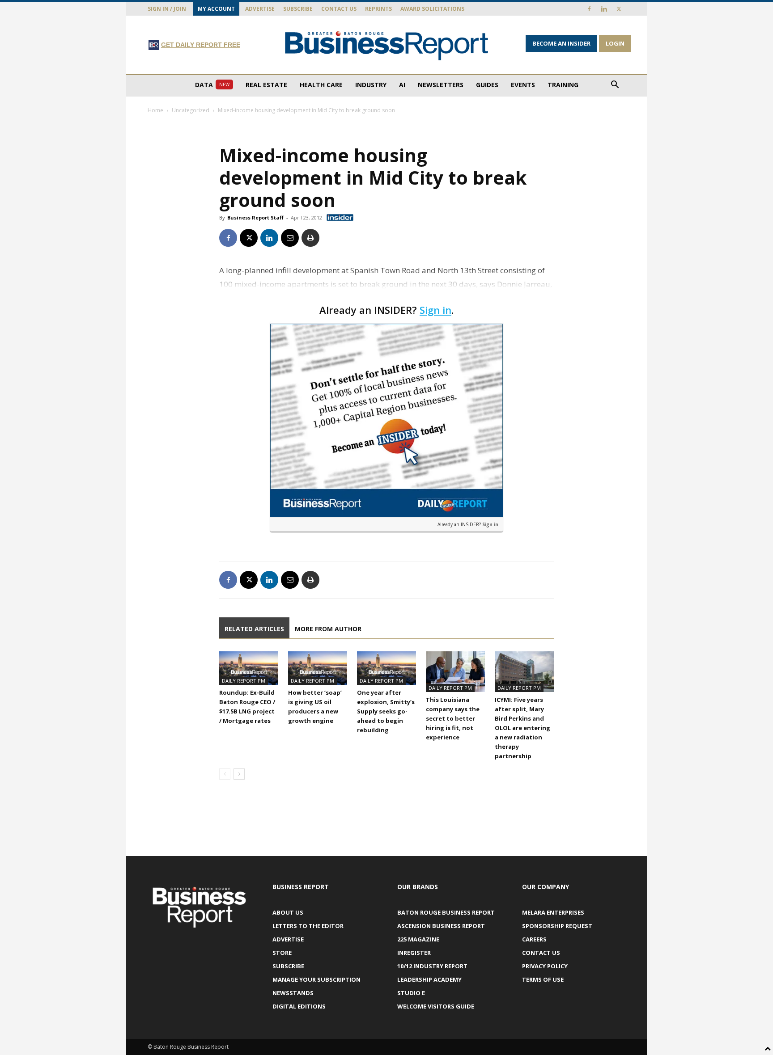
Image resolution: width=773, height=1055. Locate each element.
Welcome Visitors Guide (435, 1006)
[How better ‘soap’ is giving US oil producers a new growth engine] (317, 667)
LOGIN (615, 43)
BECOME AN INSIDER (561, 43)
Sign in (435, 309)
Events (523, 84)
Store (282, 953)
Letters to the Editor (308, 926)
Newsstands (293, 993)
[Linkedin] (604, 9)
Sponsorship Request (557, 926)
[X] (618, 9)
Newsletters (440, 84)
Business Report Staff (255, 217)
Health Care (321, 84)
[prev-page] (224, 774)
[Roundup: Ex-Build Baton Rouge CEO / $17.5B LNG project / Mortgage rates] (248, 667)
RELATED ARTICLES (254, 629)
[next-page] (239, 774)
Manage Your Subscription (316, 979)
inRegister (414, 953)
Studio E (411, 993)
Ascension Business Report (441, 926)
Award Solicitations (432, 9)
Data (212, 84)
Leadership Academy (429, 979)
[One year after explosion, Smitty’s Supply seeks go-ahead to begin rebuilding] (386, 667)
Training (563, 84)
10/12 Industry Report (432, 966)
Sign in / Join (167, 9)
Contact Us (339, 9)
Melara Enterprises (553, 912)
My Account (216, 9)
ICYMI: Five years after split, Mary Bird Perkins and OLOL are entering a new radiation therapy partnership (522, 728)
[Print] (310, 238)
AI (402, 84)
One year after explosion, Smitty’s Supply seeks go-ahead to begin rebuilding (386, 711)
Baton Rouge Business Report (446, 912)
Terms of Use (543, 979)
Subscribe (298, 9)
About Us (287, 912)
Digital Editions (299, 1006)
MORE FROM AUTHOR (328, 629)
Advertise (260, 9)
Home (155, 110)
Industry (370, 84)
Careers (534, 939)
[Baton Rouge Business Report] (386, 45)
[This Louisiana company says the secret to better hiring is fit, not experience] (455, 671)
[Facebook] (589, 9)
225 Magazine (418, 939)
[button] (614, 85)
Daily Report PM (243, 680)
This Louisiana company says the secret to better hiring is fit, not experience (453, 718)
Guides (487, 84)
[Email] (290, 238)
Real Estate (266, 84)
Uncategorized (190, 110)
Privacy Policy (545, 966)
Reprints (378, 9)
